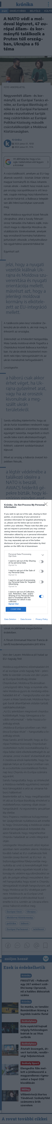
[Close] (46, 505)
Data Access (26, 619)
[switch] (41, 561)
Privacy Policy (42, 619)
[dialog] (26, 562)
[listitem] (26, 555)
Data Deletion (10, 619)
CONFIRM (16, 609)
